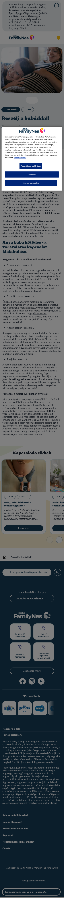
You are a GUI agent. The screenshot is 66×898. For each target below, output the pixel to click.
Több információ (20, 157)
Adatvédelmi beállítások (31, 166)
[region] (32, 158)
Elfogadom (31, 174)
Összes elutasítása (31, 183)
